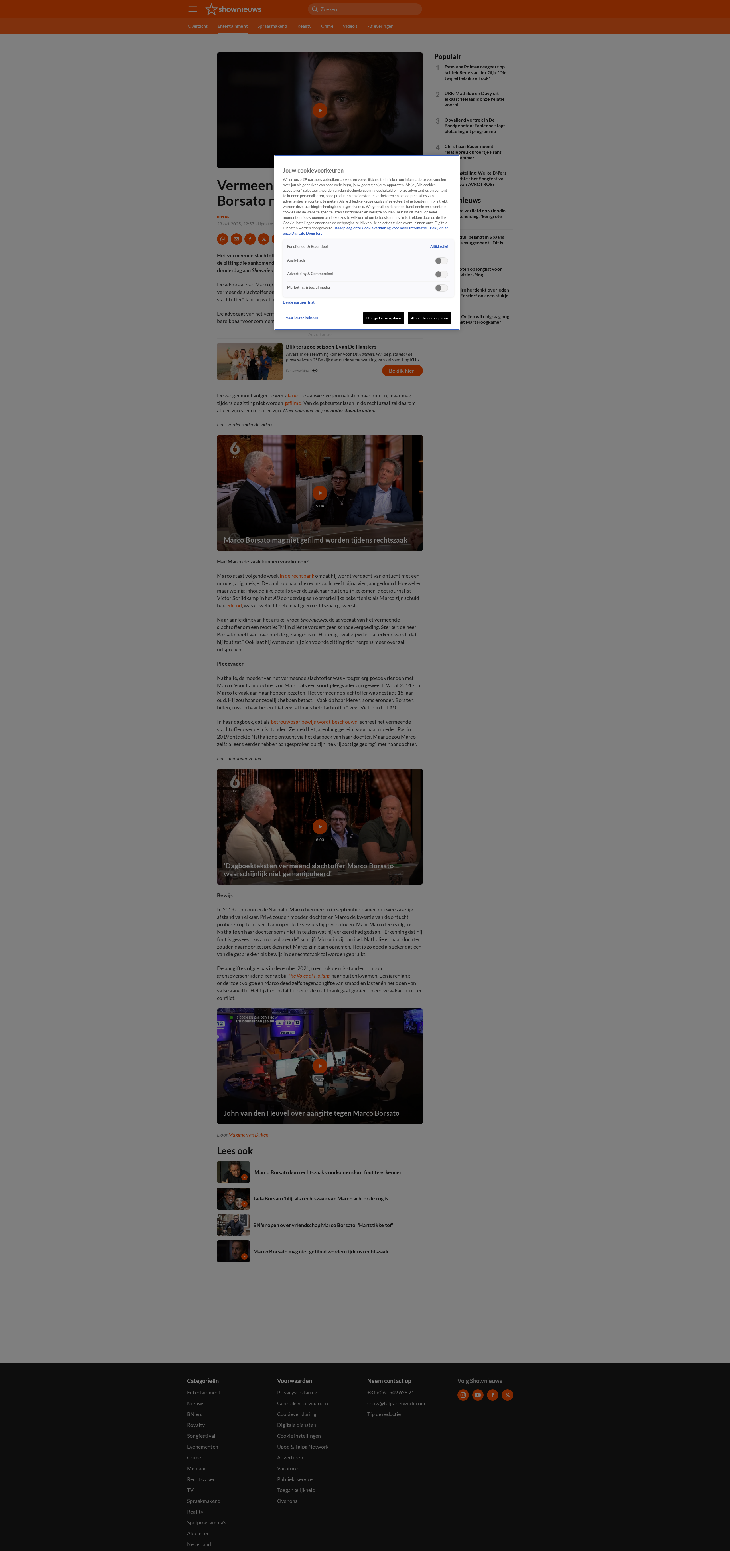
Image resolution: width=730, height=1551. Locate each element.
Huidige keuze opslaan (383, 318)
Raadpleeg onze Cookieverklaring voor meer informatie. (382, 228)
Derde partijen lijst (299, 302)
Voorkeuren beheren (302, 317)
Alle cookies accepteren (429, 318)
